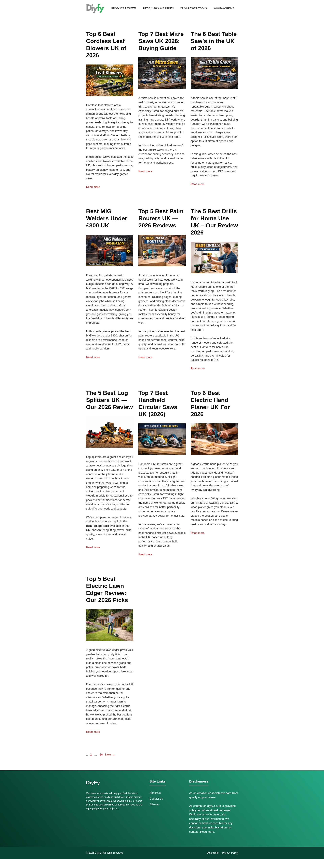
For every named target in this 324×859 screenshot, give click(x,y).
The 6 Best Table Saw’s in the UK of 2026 (214, 41)
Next (110, 754)
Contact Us (156, 798)
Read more (93, 187)
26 (101, 754)
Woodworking (224, 8)
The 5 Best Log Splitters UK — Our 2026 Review (109, 399)
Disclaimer (213, 852)
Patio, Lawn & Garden (158, 8)
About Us (155, 792)
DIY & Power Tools (193, 8)
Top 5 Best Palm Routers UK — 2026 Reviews (160, 218)
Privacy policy (230, 852)
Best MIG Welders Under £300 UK (106, 218)
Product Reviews (123, 8)
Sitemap (154, 804)
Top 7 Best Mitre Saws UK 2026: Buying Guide (161, 41)
